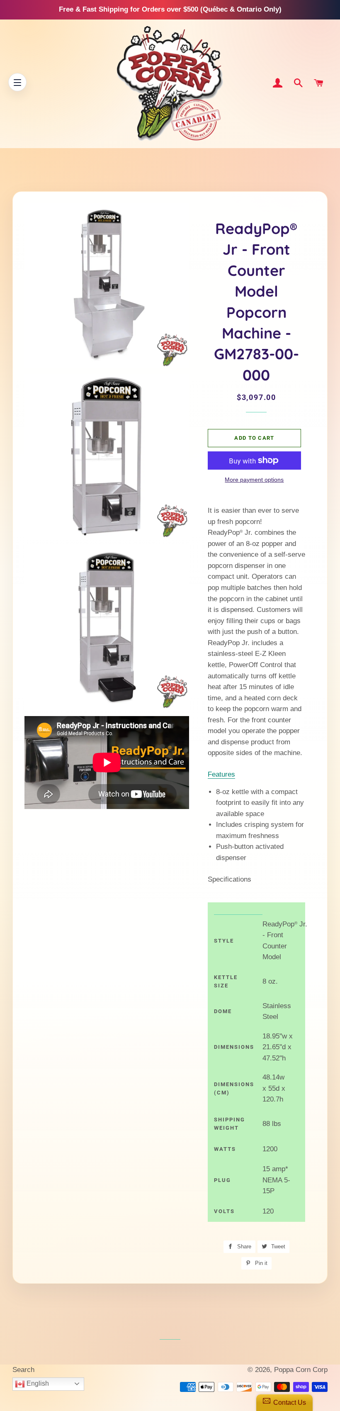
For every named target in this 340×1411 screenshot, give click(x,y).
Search (23, 1370)
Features (221, 774)
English (37, 1383)
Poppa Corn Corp (301, 1370)
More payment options (254, 479)
